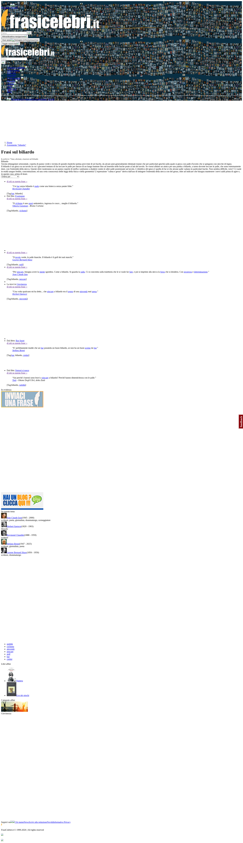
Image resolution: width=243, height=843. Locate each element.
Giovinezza (22, 284)
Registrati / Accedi (9, 7)
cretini (26, 355)
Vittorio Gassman (20, 206)
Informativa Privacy (62, 822)
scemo (88, 348)
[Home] (99, 29)
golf (21, 264)
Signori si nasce (22, 370)
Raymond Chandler (21, 189)
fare (131, 272)
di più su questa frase (17, 181)
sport (31, 203)
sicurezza (188, 272)
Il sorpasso (20, 196)
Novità (50, 822)
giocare (50, 291)
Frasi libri (11, 75)
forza (162, 272)
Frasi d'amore (13, 70)
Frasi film (11, 73)
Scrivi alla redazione (38, 822)
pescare (20, 272)
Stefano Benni (18, 350)
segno (70, 291)
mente (42, 272)
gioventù (83, 291)
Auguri (10, 84)
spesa (94, 291)
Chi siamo (19, 822)
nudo (36, 186)
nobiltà (22, 385)
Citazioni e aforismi (16, 67)
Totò (14, 380)
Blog (9, 92)
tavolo (18, 257)
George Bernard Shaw (22, 260)
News (26, 822)
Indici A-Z (12, 89)
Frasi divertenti (14, 78)
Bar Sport (20, 340)
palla (83, 272)
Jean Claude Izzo (20, 274)
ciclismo (18, 203)
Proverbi (11, 81)
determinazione (201, 272)
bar (18, 186)
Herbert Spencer (19, 294)
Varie (10, 86)
